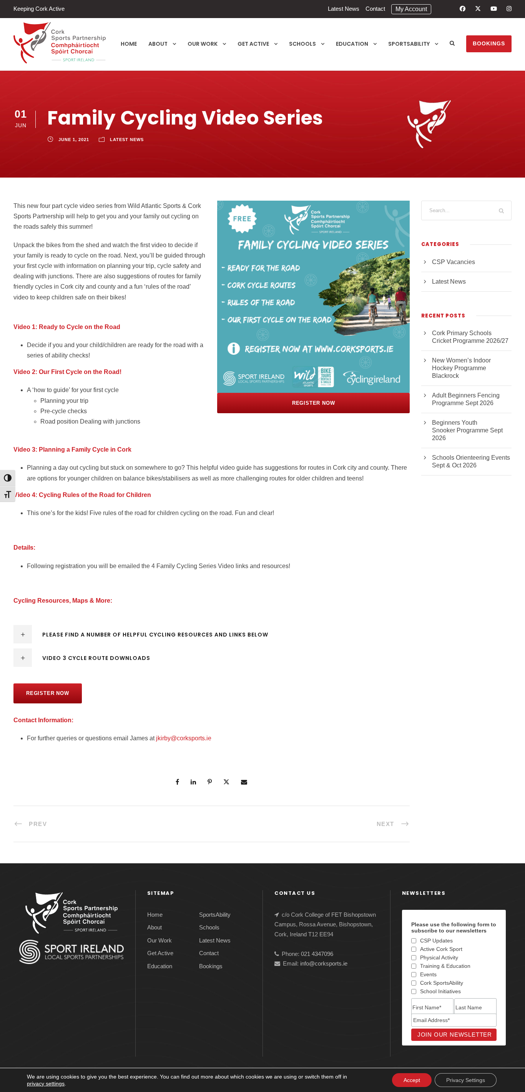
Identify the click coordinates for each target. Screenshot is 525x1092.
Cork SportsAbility (441, 983)
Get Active (253, 44)
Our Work (203, 44)
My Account (411, 9)
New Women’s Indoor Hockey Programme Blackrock (461, 368)
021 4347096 (317, 954)
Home (129, 44)
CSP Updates (436, 940)
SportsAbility (409, 44)
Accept (412, 1080)
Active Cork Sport (441, 949)
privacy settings (46, 1083)
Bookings (489, 43)
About (158, 44)
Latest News (343, 8)
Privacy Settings (465, 1080)
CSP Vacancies (453, 262)
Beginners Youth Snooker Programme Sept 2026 (467, 430)
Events (428, 974)
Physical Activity (439, 957)
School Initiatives (440, 991)
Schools (302, 44)
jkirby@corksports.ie (183, 738)
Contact (375, 8)
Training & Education (445, 966)
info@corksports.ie (323, 963)
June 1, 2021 (73, 139)
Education (352, 44)
